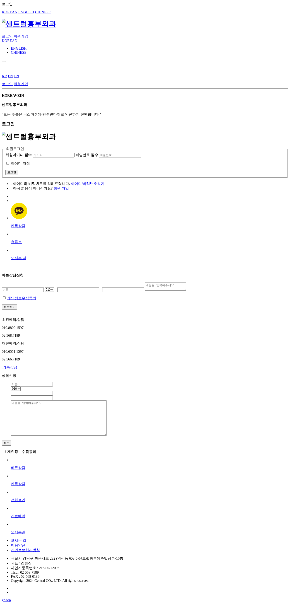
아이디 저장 (20, 163)
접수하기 (9, 307)
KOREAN (9, 12)
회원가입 (21, 36)
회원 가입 (61, 188)
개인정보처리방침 (25, 550)
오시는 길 (18, 540)
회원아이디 (18, 155)
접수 (7, 443)
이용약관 (18, 545)
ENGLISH (26, 12)
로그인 (7, 36)
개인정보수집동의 (21, 298)
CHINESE (43, 12)
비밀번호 (86, 155)
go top (6, 600)
